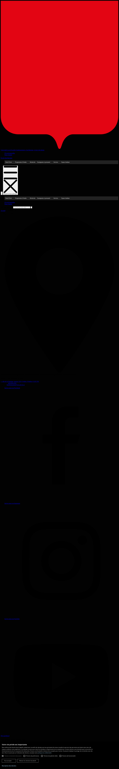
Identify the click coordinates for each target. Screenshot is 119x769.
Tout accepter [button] (8, 760)
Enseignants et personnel (43, 162)
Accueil (3, 210)
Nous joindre (8, 155)
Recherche (32, 162)
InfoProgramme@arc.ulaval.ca (16, 385)
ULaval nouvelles (9, 153)
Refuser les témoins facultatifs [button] (27, 760)
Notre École (8, 162)
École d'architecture (6, 158)
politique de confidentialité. (45, 753)
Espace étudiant (65, 162)
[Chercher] (2, 193)
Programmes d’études (20, 162)
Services (56, 162)
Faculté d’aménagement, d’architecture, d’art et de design (27, 150)
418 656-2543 (12, 383)
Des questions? (5, 736)
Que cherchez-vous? (7, 207)
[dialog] (59, 755)
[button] (9, 766)
